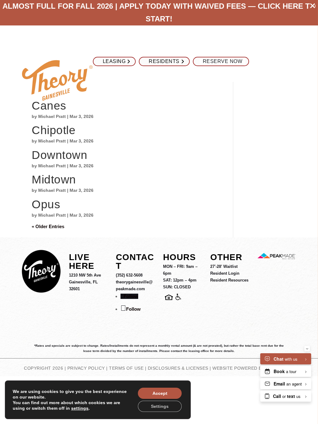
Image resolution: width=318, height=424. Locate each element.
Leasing (114, 61)
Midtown (54, 179)
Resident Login (224, 273)
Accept (159, 393)
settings (80, 408)
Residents (164, 61)
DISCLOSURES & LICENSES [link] (178, 368)
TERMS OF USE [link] (126, 368)
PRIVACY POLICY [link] (86, 368)
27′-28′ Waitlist (224, 266)
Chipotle (53, 130)
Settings (160, 406)
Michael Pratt (52, 116)
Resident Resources (229, 280)
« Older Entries (48, 226)
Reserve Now (223, 61)
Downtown (59, 155)
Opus (46, 204)
